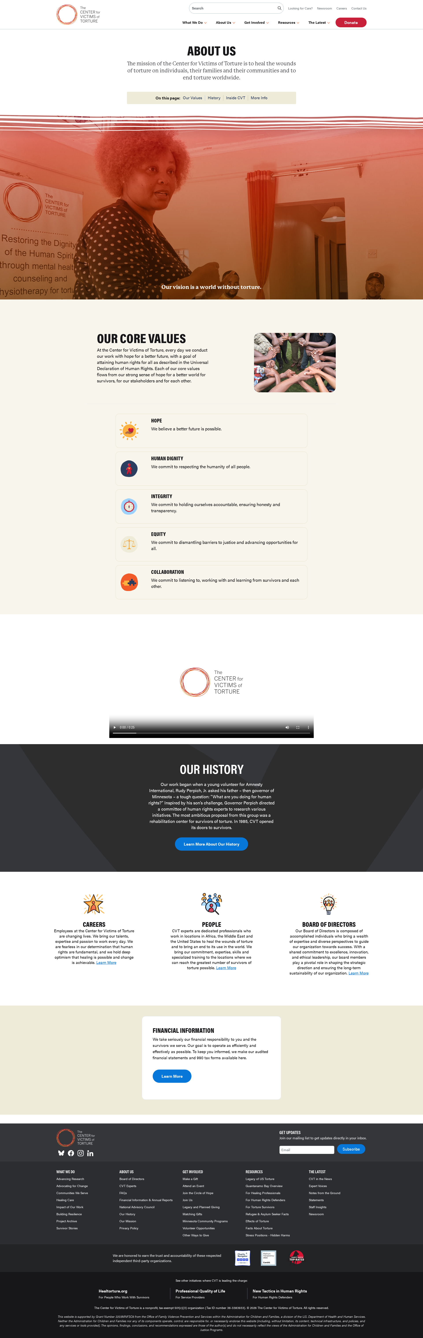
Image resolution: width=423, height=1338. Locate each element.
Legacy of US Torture (260, 1178)
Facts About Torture (259, 1228)
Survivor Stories (67, 1228)
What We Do (192, 22)
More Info (259, 98)
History (214, 98)
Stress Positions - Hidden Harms (268, 1235)
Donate (351, 22)
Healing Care (65, 1200)
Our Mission (127, 1221)
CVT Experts (127, 1186)
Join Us (188, 1200)
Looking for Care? (300, 8)
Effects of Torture (257, 1221)
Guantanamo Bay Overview (264, 1186)
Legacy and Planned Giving (201, 1207)
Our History (127, 1214)
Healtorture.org (113, 1291)
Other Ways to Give (196, 1235)
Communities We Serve (72, 1193)
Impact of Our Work (69, 1207)
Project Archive (66, 1221)
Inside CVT (235, 98)
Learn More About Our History (211, 844)
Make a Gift (190, 1178)
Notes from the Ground (324, 1193)
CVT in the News (320, 1178)
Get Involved (254, 22)
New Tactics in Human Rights (280, 1291)
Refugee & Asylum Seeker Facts (267, 1214)
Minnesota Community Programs (205, 1221)
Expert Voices (318, 1186)
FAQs (123, 1193)
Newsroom (324, 8)
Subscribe (351, 1149)
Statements (316, 1200)
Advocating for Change (72, 1186)
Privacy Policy (128, 1228)
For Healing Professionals (263, 1193)
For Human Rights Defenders (265, 1200)
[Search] (279, 8)
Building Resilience (69, 1214)
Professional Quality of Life (200, 1291)
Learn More (106, 962)
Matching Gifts (192, 1214)
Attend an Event (193, 1186)
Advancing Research (70, 1178)
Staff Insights (318, 1207)
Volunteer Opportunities (199, 1228)
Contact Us (359, 8)
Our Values (192, 98)
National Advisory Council (136, 1207)
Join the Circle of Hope (198, 1193)
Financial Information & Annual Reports (146, 1200)
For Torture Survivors (260, 1207)
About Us (223, 22)
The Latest (317, 22)
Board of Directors (131, 1178)
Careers (341, 8)
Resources (286, 22)
